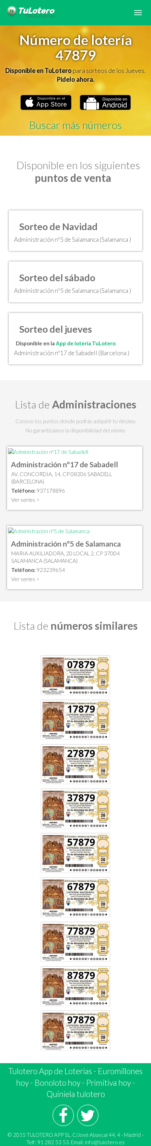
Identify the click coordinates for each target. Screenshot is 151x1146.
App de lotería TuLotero (86, 343)
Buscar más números (75, 124)
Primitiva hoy (108, 1083)
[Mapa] (48, 451)
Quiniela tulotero (75, 1094)
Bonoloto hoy (57, 1083)
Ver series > (25, 500)
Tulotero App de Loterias (50, 1071)
